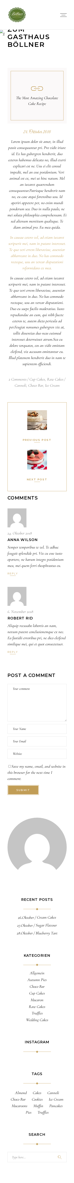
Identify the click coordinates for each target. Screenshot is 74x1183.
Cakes (37, 1092)
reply (12, 573)
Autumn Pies (37, 980)
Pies (28, 1112)
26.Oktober (26, 917)
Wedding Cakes (37, 1020)
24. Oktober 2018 (37, 132)
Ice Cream (52, 385)
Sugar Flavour (46, 925)
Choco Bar (35, 385)
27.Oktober (25, 925)
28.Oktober (25, 933)
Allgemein (37, 973)
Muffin (38, 1105)
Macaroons (19, 1105)
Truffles (37, 1013)
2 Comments (17, 379)
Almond (21, 1092)
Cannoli (20, 385)
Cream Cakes (46, 917)
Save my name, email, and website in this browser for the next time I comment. (36, 772)
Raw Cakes (55, 379)
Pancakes (56, 1105)
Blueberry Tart (46, 933)
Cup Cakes (37, 379)
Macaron (37, 1000)
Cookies (37, 1099)
